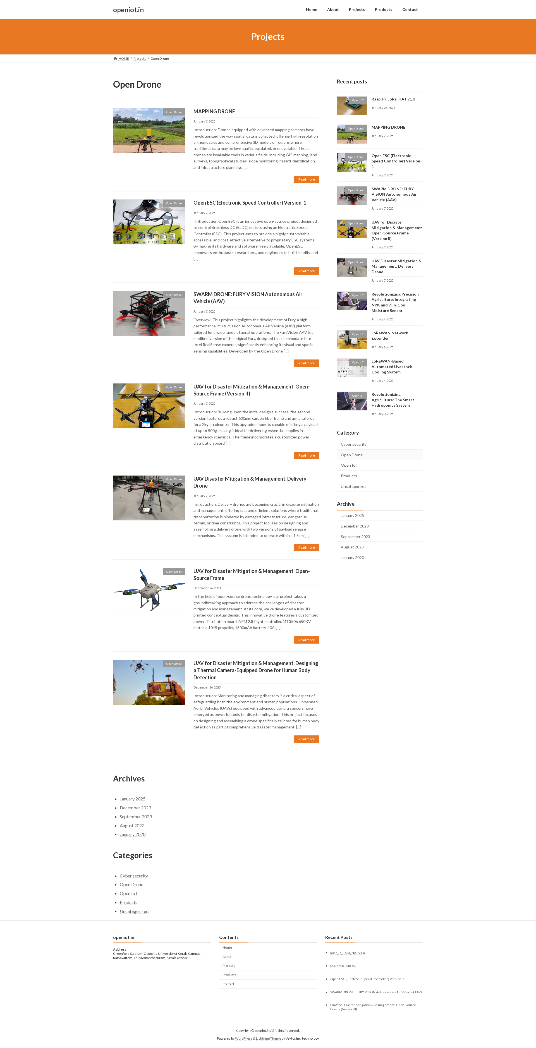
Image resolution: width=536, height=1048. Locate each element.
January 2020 (352, 557)
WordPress (243, 1038)
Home (227, 947)
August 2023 (352, 547)
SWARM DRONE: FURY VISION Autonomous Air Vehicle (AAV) (394, 194)
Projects (228, 965)
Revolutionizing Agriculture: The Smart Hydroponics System (393, 399)
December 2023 (355, 526)
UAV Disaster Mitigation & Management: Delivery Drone (397, 266)
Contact (228, 984)
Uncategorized (354, 486)
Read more (306, 179)
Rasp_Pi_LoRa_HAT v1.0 (393, 99)
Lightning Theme (268, 1038)
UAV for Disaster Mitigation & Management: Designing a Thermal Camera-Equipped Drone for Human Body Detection (255, 670)
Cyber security (354, 444)
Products (349, 475)
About (226, 956)
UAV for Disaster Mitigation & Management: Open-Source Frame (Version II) (373, 1007)
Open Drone (352, 454)
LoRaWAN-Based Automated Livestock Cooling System (392, 366)
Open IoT (349, 465)
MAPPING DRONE (214, 111)
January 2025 (352, 515)
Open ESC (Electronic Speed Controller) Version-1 (249, 203)
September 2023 (355, 536)
